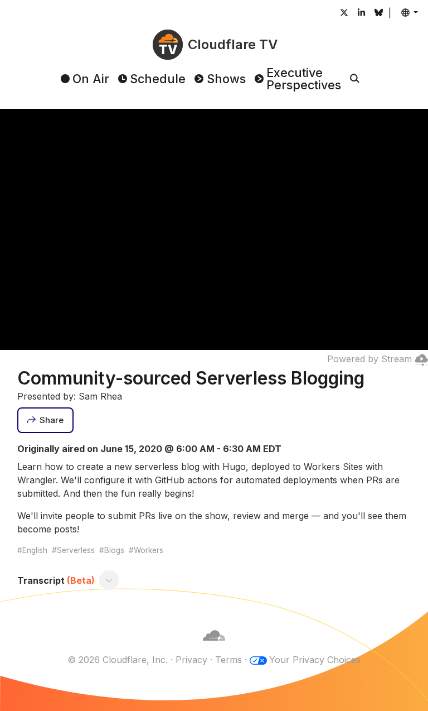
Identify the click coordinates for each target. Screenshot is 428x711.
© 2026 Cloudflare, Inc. (117, 659)
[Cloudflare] (214, 646)
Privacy (191, 659)
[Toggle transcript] (109, 580)
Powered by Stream (369, 358)
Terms (228, 659)
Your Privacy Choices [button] (315, 659)
